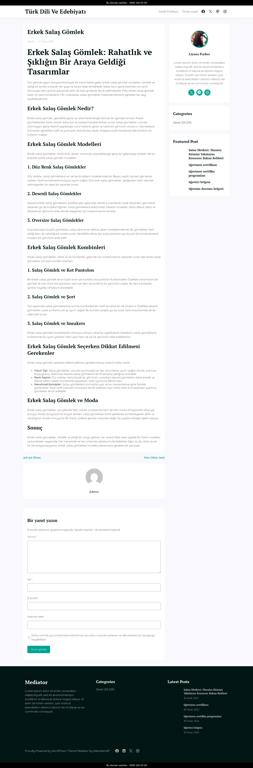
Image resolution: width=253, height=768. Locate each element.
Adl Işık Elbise (32, 457)
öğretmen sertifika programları (202, 173)
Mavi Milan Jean (154, 457)
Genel (176, 122)
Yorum (32, 536)
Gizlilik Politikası (168, 11)
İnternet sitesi (35, 616)
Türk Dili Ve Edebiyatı (55, 11)
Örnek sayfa (190, 11)
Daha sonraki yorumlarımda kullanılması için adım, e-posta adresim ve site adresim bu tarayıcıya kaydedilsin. (93, 637)
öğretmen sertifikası (203, 165)
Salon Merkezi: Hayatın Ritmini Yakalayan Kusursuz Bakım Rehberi (206, 154)
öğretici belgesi (199, 182)
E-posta (33, 598)
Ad (29, 579)
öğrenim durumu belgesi (206, 189)
